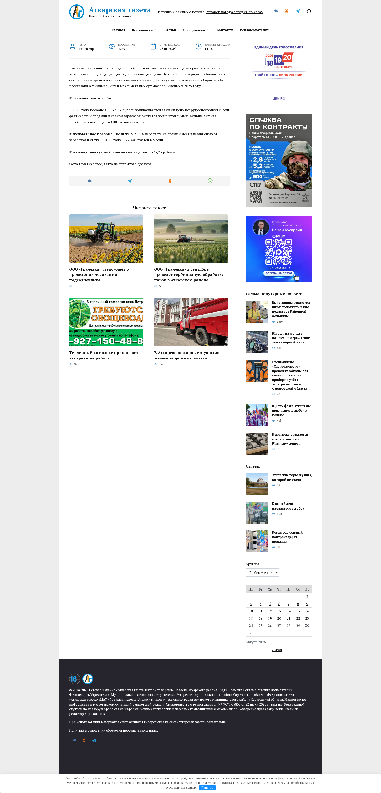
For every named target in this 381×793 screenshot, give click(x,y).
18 (261, 618)
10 (251, 611)
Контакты (225, 30)
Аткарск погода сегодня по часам (234, 11)
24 (251, 625)
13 (279, 611)
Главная (118, 30)
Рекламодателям (254, 30)
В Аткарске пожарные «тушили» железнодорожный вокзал (186, 355)
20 (279, 618)
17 (251, 618)
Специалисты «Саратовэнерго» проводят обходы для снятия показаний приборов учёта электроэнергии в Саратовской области (290, 375)
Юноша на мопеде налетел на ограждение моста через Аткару (291, 337)
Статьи (170, 30)
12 (270, 611)
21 (289, 618)
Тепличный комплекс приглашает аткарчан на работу (103, 355)
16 (307, 611)
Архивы (252, 563)
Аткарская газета (120, 9)
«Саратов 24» (212, 80)
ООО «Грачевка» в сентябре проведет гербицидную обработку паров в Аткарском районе (189, 274)
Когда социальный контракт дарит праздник (287, 536)
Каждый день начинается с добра (288, 506)
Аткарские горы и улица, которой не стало (292, 477)
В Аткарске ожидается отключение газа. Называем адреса (290, 439)
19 (270, 618)
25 (261, 625)
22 (298, 618)
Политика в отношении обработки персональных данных (113, 730)
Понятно (207, 787)
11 (261, 611)
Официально (194, 30)
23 (307, 618)
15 (298, 611)
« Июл (277, 649)
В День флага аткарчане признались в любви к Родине (291, 410)
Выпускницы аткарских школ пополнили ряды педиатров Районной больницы (291, 309)
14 (289, 611)
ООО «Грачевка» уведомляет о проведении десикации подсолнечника (99, 274)
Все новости (142, 30)
